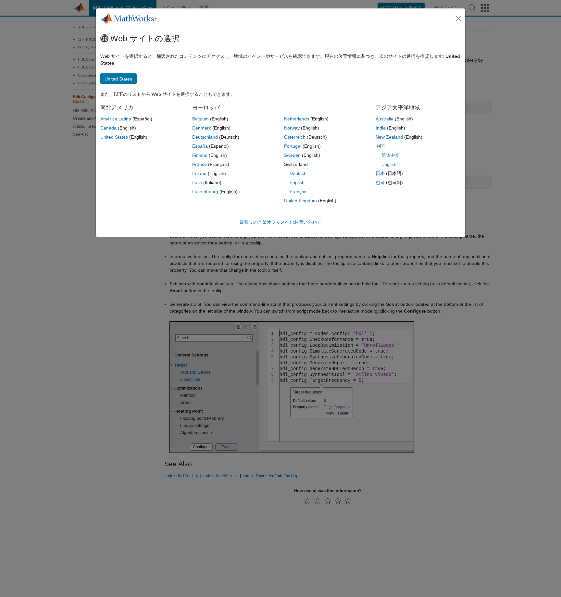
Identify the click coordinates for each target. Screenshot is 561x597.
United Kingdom (300, 200)
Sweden (292, 155)
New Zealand (389, 137)
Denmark (201, 128)
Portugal (292, 146)
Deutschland (205, 137)
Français (298, 191)
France (199, 164)
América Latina (115, 118)
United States (114, 137)
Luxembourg (205, 191)
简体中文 (390, 155)
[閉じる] (458, 18)
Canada (108, 128)
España (200, 146)
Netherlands (296, 118)
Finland (199, 155)
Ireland (199, 173)
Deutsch (298, 173)
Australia (384, 118)
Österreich (294, 137)
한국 (380, 182)
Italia (197, 182)
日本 (380, 173)
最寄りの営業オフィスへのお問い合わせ (280, 222)
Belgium (200, 118)
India (381, 128)
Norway (292, 128)
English (297, 182)
